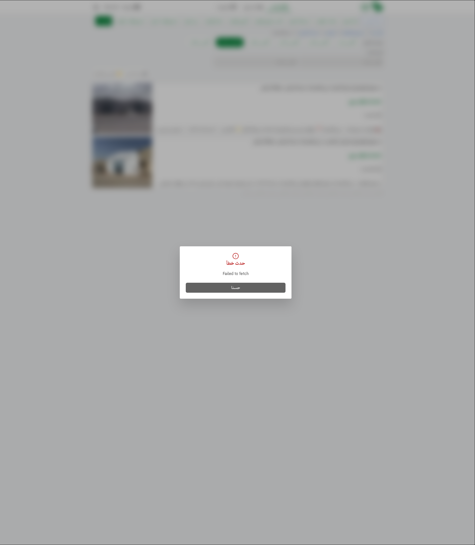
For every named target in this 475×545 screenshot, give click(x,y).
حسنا (235, 288)
